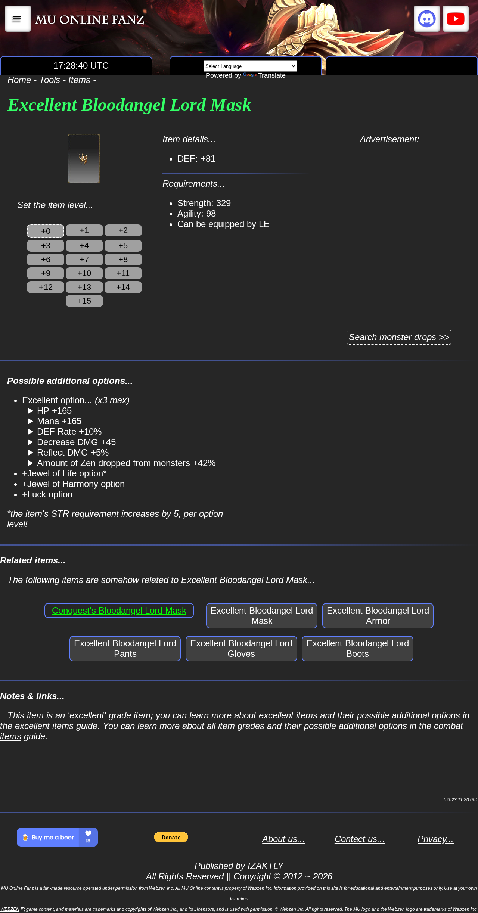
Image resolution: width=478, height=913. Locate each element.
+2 (123, 230)
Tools (49, 80)
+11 (123, 273)
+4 (84, 245)
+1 (84, 230)
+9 (45, 273)
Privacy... (436, 839)
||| (18, 18)
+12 (46, 287)
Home (19, 80)
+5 (123, 245)
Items (79, 80)
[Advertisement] (390, 197)
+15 (84, 300)
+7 (84, 259)
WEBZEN (9, 909)
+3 (45, 245)
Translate (272, 75)
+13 (84, 287)
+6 (45, 259)
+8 (123, 259)
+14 (123, 287)
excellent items (44, 726)
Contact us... (360, 839)
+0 (45, 231)
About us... (283, 839)
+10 (84, 273)
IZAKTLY (265, 866)
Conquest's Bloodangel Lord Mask (119, 610)
